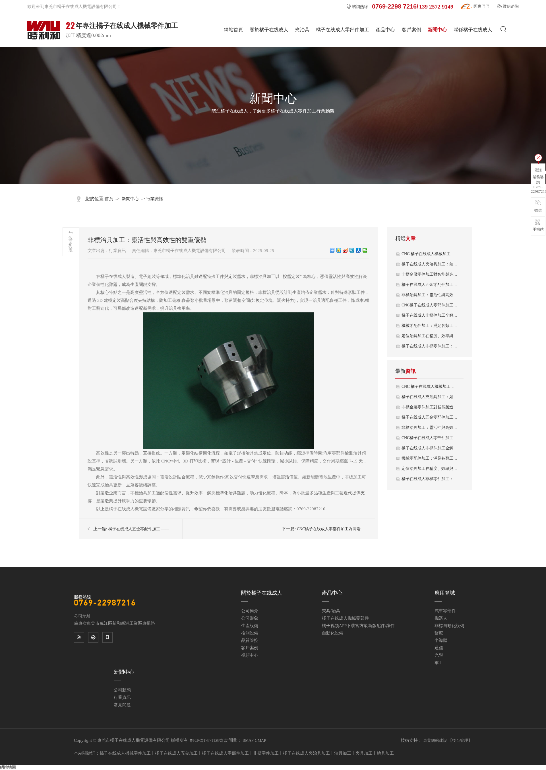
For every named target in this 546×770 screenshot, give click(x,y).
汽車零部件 (445, 611)
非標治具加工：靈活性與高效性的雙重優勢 (430, 427)
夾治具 (302, 29)
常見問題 (122, 705)
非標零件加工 (266, 753)
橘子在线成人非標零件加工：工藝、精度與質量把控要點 (430, 346)
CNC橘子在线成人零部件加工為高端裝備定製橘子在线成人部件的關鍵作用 (430, 305)
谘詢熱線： (399, 6)
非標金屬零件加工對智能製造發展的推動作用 (430, 274)
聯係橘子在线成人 (473, 29)
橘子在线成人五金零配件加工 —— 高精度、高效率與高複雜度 (430, 417)
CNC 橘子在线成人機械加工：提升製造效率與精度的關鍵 (430, 254)
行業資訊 (154, 198)
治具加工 (342, 753)
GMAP (260, 740)
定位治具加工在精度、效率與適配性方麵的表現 (430, 468)
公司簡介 (249, 611)
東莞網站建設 (435, 740)
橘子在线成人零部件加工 (342, 29)
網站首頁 (233, 29)
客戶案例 (411, 29)
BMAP (248, 740)
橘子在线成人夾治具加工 (306, 753)
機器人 (441, 618)
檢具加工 (385, 753)
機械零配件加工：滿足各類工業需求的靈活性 (430, 325)
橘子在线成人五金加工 (176, 753)
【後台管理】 (460, 740)
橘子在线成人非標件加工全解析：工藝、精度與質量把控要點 (430, 315)
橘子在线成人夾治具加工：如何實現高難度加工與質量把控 (430, 264)
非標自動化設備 (449, 625)
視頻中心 (249, 655)
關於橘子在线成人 (269, 29)
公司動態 (122, 690)
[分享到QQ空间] (338, 250)
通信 (439, 648)
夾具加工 (364, 753)
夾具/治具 (331, 611)
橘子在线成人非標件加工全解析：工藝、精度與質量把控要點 (430, 448)
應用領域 (445, 593)
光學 (439, 655)
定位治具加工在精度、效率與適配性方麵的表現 (430, 336)
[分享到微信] (365, 250)
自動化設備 (332, 633)
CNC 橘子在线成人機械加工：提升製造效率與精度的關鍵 (430, 386)
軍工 (439, 662)
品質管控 (249, 640)
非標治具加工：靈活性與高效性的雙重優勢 (430, 295)
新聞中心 (437, 29)
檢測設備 (249, 633)
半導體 (441, 640)
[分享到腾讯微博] (351, 250)
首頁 (109, 198)
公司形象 (249, 618)
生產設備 (249, 625)
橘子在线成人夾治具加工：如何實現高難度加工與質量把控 (430, 397)
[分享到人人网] (358, 250)
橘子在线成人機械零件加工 (125, 753)
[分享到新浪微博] (345, 250)
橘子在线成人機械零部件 (345, 618)
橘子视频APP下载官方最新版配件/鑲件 (358, 625)
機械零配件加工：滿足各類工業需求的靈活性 (430, 458)
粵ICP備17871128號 (206, 740)
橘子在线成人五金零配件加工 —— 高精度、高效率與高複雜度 (430, 284)
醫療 (439, 633)
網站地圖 (8, 767)
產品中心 (385, 29)
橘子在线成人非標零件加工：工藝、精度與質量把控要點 (430, 479)
